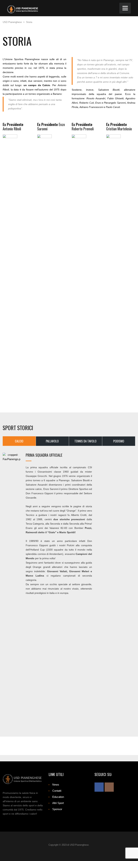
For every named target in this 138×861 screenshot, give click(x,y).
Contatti (56, 790)
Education (58, 796)
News (55, 784)
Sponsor (57, 809)
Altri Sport (58, 803)
